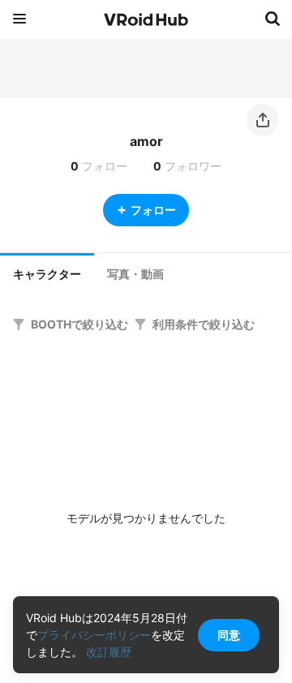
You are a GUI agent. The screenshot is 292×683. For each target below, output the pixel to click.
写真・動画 (135, 274)
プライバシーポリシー (94, 635)
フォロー (153, 210)
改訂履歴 (108, 652)
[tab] (47, 272)
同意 (228, 635)
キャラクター (47, 274)
